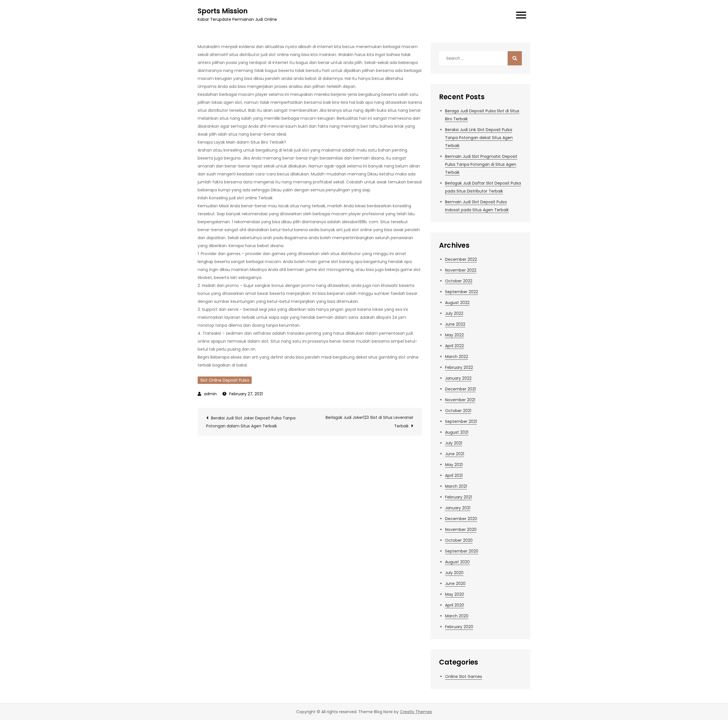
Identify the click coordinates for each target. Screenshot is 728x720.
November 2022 (460, 270)
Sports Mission (223, 11)
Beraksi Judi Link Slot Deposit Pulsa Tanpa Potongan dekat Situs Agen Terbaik (479, 137)
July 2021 (453, 443)
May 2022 (454, 335)
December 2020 (461, 519)
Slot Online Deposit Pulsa (224, 380)
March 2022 (456, 356)
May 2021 (454, 464)
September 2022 (461, 292)
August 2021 (456, 432)
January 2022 (458, 378)
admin (210, 394)
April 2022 (454, 346)
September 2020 (461, 551)
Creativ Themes (416, 712)
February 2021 (458, 497)
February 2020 (459, 627)
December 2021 (460, 389)
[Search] (515, 58)
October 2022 (458, 281)
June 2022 (455, 324)
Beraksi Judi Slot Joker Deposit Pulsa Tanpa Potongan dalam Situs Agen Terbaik (250, 422)
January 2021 (457, 508)
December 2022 (461, 259)
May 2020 (454, 594)
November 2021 (460, 400)
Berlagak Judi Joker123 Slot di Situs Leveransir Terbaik (369, 422)
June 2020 (455, 583)
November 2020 (461, 529)
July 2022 (454, 313)
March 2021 (456, 486)
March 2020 (456, 616)
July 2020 (454, 573)
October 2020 (459, 540)
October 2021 (458, 410)
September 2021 (461, 421)
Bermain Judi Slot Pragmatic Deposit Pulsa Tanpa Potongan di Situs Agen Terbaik (481, 164)
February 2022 (459, 367)
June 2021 (454, 454)
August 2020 (457, 562)
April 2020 (454, 605)
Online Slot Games (463, 676)
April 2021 (454, 475)
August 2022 (457, 302)
